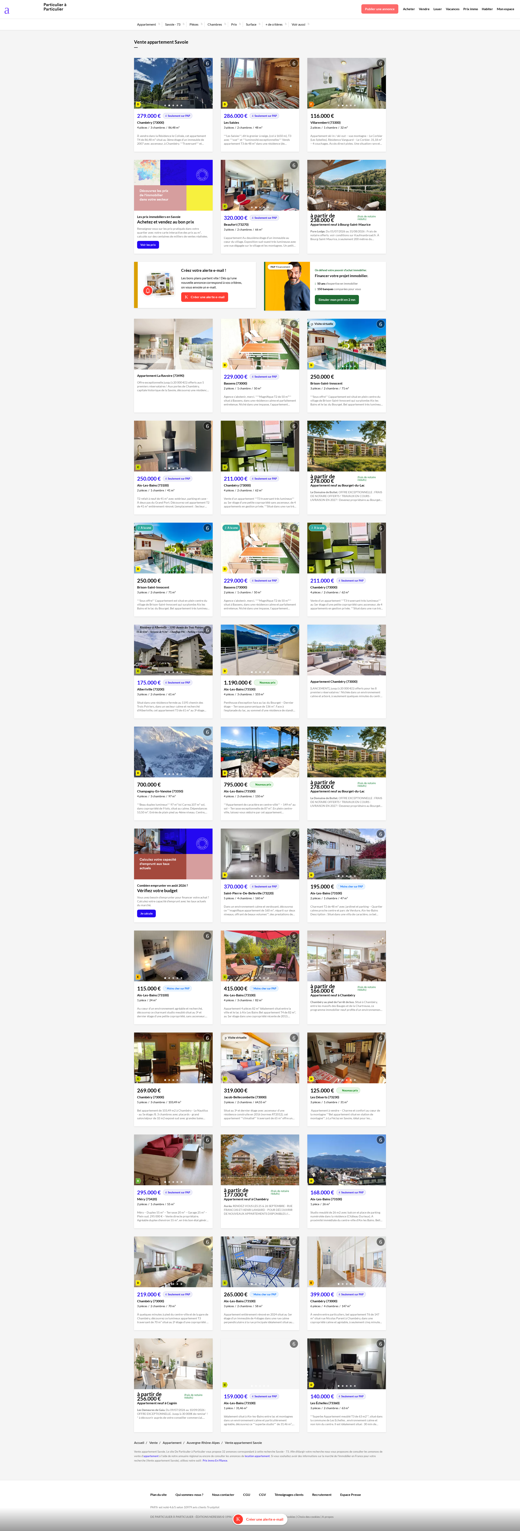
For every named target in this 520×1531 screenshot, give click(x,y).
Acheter (409, 9)
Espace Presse (350, 1494)
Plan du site (158, 1494)
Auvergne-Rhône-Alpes (203, 1442)
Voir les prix (148, 244)
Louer (437, 9)
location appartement (257, 1456)
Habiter (487, 9)
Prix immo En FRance (215, 1460)
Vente (153, 1442)
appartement (151, 1456)
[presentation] (138, 84)
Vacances (452, 9)
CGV (262, 1494)
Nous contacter (223, 1494)
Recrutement (322, 1494)
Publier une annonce (380, 9)
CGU (246, 1494)
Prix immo (470, 9)
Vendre (424, 9)
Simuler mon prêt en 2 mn (336, 299)
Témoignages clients (289, 1494)
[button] (165, 104)
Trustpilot (213, 1507)
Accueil (139, 1442)
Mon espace (505, 9)
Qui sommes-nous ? (189, 1494)
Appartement (172, 1442)
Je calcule (146, 913)
